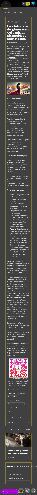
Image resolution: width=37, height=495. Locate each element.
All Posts (7, 12)
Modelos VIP (11, 397)
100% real (22, 393)
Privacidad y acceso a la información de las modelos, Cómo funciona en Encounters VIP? (18, 452)
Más (21, 12)
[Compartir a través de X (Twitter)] (12, 417)
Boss (15, 12)
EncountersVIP (12, 393)
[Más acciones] (29, 22)
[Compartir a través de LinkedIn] (16, 417)
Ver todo (27, 429)
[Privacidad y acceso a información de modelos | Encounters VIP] (18, 440)
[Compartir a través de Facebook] (8, 417)
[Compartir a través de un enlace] (20, 417)
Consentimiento (12, 407)
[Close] (6, 6)
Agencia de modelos (14, 400)
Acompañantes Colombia (15, 389)
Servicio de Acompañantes (15, 404)
